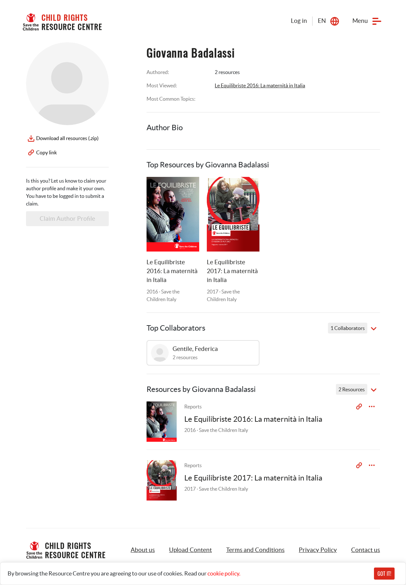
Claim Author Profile (67, 218)
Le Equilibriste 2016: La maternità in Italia (260, 85)
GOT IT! (384, 573)
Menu (360, 20)
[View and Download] (372, 406)
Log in (299, 20)
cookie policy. (223, 573)
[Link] (186, 190)
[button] (190, 550)
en (322, 20)
